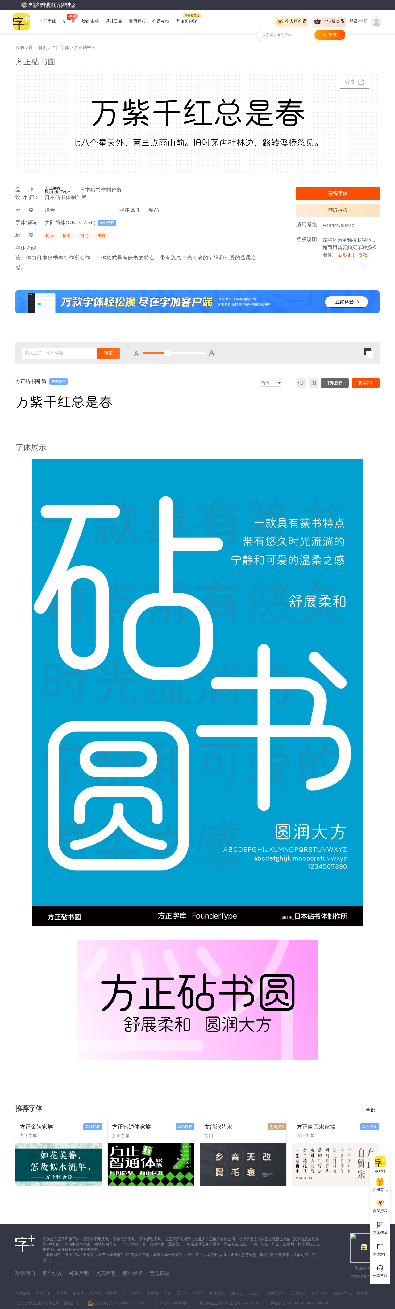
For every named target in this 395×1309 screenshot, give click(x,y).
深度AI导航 (341, 1293)
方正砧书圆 (85, 47)
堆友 (167, 1293)
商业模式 (133, 1273)
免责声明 (106, 1273)
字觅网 (198, 1293)
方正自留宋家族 (316, 1127)
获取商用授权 (353, 254)
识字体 (78, 1293)
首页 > (45, 47)
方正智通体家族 (131, 1127)
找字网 (111, 1293)
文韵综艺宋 (218, 1127)
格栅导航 (217, 1293)
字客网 (61, 1293)
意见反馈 (159, 1273)
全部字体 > (63, 47)
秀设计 (182, 1293)
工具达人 (298, 1293)
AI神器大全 (276, 1293)
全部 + (373, 1110)
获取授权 (338, 210)
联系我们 (25, 1273)
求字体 (95, 1293)
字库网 (152, 1293)
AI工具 (255, 1293)
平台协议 (52, 1273)
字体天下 (43, 1293)
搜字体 (362, 1293)
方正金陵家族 (36, 1127)
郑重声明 (79, 1273)
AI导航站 (319, 1293)
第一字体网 (132, 1293)
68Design (237, 1293)
